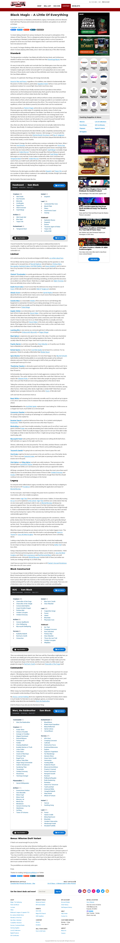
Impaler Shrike (15, 311)
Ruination (47, 782)
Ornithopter (20, 203)
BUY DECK (60, 185)
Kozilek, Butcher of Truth (24, 747)
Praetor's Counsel (50, 769)
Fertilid (18, 743)
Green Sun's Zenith (50, 758)
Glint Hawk (19, 196)
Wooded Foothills (49, 826)
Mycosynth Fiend (16, 439)
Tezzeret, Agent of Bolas (52, 227)
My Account (65, 900)
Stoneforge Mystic (54, 59)
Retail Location (92, 900)
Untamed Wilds (49, 789)
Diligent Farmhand (22, 736)
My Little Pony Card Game (94, 111)
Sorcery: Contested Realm (103, 83)
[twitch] (80, 891)
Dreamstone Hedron (23, 790)
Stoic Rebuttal (42, 344)
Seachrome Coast (50, 210)
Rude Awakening (49, 780)
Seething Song (49, 805)
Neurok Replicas (36, 264)
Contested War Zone (51, 204)
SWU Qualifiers (40, 916)
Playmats (82, 128)
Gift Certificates (100, 125)
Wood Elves (20, 773)
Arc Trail (47, 627)
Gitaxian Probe (23, 378)
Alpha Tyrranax (59, 281)
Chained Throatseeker (18, 274)
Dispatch (49, 171)
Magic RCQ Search (41, 913)
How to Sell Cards (40, 931)
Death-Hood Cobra (16, 287)
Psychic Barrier (15, 344)
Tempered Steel (15, 158)
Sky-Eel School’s (61, 356)
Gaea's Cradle (48, 815)
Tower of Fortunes (22, 812)
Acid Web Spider (36, 350)
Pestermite (14, 422)
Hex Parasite (20, 145)
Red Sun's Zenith (21, 636)
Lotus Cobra (20, 749)
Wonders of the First (16, 917)
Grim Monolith (20, 792)
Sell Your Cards (93, 2)
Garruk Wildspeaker (22, 783)
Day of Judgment (58, 135)
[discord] (89, 891)
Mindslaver (20, 804)
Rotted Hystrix (15, 350)
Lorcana (84, 82)
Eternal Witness (21, 738)
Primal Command (50, 771)
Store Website (90, 902)
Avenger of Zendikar (22, 734)
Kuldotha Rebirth (21, 634)
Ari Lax (12, 501)
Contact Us (64, 916)
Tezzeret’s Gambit (16, 450)
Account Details (65, 902)
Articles (38, 922)
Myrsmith (34, 332)
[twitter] (102, 891)
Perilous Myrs (57, 264)
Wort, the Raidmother (43, 701)
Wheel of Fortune (49, 796)
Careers (63, 933)
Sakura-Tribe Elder (22, 760)
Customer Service (67, 920)
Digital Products (100, 128)
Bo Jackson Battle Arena (84, 97)
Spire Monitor (15, 356)
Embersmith (26, 332)
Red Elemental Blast (44, 555)
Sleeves (82, 122)
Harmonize (48, 760)
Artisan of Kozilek (22, 732)
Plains (46, 208)
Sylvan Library (48, 729)
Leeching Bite (15, 330)
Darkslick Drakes (24, 266)
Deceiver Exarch (15, 420)
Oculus (12, 475)
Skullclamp (20, 808)
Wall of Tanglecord (42, 289)
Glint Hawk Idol (21, 217)
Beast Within (14, 398)
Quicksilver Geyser (26, 464)
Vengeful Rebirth (49, 791)
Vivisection (20, 638)
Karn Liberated (49, 631)
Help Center (64, 913)
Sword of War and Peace (18, 81)
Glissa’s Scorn (15, 292)
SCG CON (56, 6)
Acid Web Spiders (36, 266)
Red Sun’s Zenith (29, 664)
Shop (39, 6)
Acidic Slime (20, 729)
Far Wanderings (49, 754)
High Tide (24, 498)
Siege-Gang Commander (24, 762)
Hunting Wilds (48, 762)
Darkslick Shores (49, 220)
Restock (47, 776)
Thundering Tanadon (17, 366)
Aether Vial (57, 545)
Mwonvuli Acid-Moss (51, 767)
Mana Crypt (20, 795)
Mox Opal (19, 219)
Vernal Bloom (48, 731)
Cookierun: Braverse (103, 110)
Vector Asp (61, 145)
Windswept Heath (50, 823)
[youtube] (84, 891)
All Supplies (83, 132)
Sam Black (14, 27)
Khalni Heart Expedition (51, 724)
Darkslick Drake (29, 456)
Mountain (47, 617)
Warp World (48, 793)
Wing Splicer (26, 462)
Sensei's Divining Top (23, 806)
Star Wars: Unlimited (84, 110)
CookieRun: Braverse (16, 922)
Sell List (47, 6)
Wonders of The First (94, 97)
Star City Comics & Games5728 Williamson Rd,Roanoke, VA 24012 (94, 907)
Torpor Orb (58, 171)
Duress (46, 224)
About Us (63, 930)
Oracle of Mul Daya (22, 754)
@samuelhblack (31, 872)
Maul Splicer (14, 336)
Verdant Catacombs (50, 821)
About (63, 928)
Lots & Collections (100, 122)
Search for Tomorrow (51, 784)
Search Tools (41, 900)
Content (66, 6)
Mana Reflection (49, 727)
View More (93, 259)
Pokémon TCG (94, 68)
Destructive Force (50, 745)
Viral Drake (14, 454)
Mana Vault (20, 797)
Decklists (76, 6)
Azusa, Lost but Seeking (20, 697)
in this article (32, 501)
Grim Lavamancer (29, 555)
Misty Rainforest (49, 817)
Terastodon (20, 769)
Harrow (46, 803)
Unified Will (47, 231)
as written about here (56, 258)
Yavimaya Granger (22, 776)
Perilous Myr (20, 610)
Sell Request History (66, 907)
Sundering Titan (21, 767)
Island (46, 615)
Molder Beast (45, 352)
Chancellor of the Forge (24, 601)
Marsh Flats (48, 206)
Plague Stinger (43, 332)
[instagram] (93, 891)
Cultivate (47, 743)
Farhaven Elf (20, 740)
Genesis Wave (49, 756)
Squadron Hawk (42, 84)
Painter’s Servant (53, 563)
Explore (46, 749)
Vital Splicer (14, 462)
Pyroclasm (46, 135)
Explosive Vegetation (51, 751)
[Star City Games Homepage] (20, 4)
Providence (26, 487)
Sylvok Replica (48, 292)
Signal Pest (20, 205)
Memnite (19, 201)
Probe (22, 428)
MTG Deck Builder (40, 904)
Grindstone (63, 563)
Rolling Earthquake (50, 778)
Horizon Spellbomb (22, 622)
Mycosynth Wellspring (23, 626)
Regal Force (20, 758)
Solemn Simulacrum (23, 765)
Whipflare (47, 642)
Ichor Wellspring (21, 624)
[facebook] (98, 891)
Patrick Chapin (29, 108)
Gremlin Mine (15, 301)
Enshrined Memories (51, 747)
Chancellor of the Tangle (24, 604)
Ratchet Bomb (37, 135)
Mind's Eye (19, 801)
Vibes (94, 82)
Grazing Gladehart (22, 745)
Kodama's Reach (49, 765)
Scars (12, 289)
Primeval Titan (21, 756)
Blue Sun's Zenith (49, 601)
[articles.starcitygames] (107, 891)
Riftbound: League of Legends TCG (103, 69)
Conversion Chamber (17, 412)
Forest (46, 613)
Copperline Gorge (50, 611)
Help (100, 2)
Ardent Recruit (24, 152)
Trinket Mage (25, 307)
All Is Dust (47, 738)
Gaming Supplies (14, 928)
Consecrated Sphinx (23, 606)
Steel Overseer (21, 207)
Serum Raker (34, 313)
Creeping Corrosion (50, 629)
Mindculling (14, 426)
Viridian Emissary (56, 472)
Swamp (46, 213)
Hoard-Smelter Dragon (23, 608)
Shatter (32, 301)
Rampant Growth (49, 773)
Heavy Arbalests (50, 266)
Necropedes (14, 266)
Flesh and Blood (103, 97)
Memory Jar (20, 799)
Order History (64, 904)
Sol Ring (19, 810)
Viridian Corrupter (22, 612)
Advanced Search (40, 902)
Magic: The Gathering (84, 69)
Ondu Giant (20, 751)
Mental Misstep (15, 489)
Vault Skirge (51, 150)
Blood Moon (48, 722)
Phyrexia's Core (49, 620)
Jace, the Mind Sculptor (25, 534)
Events (38, 908)
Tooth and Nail (49, 787)
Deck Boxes (83, 125)
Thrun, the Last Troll (50, 638)
